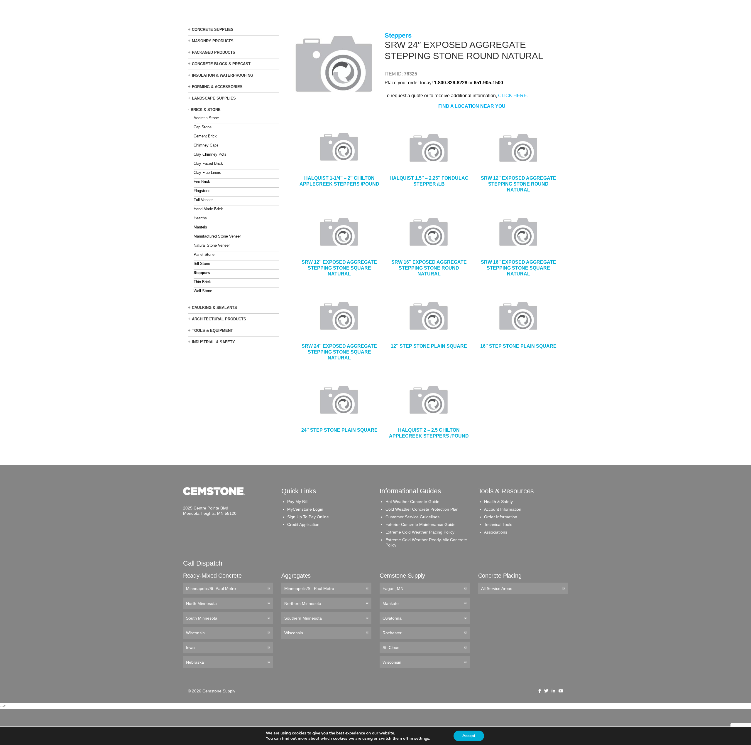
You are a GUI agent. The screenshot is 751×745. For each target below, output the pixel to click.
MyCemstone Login (305, 509)
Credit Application (303, 524)
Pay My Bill (297, 501)
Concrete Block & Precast (221, 64)
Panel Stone (204, 254)
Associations (495, 532)
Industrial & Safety (213, 342)
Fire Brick (202, 181)
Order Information (500, 516)
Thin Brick (202, 282)
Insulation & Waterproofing (222, 75)
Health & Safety (498, 501)
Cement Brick (205, 136)
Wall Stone (203, 291)
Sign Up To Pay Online (308, 516)
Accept (468, 736)
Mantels (200, 227)
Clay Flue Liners (207, 172)
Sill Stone (202, 263)
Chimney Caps (206, 145)
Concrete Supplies (213, 29)
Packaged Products (213, 52)
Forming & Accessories (217, 87)
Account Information (502, 509)
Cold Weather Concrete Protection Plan (422, 509)
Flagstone (202, 191)
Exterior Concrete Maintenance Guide (420, 524)
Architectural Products (219, 319)
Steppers (202, 272)
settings (421, 738)
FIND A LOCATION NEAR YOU (471, 106)
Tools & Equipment (212, 330)
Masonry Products (213, 41)
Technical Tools (498, 524)
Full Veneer (203, 200)
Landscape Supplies (214, 98)
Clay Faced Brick (208, 163)
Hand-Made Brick (208, 209)
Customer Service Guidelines (412, 516)
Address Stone (206, 118)
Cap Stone (203, 127)
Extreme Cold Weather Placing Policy (419, 532)
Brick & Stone (206, 109)
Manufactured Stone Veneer (217, 236)
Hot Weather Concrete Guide (412, 501)
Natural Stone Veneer (212, 245)
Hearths (200, 218)
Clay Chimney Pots (210, 154)
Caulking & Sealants (214, 307)
